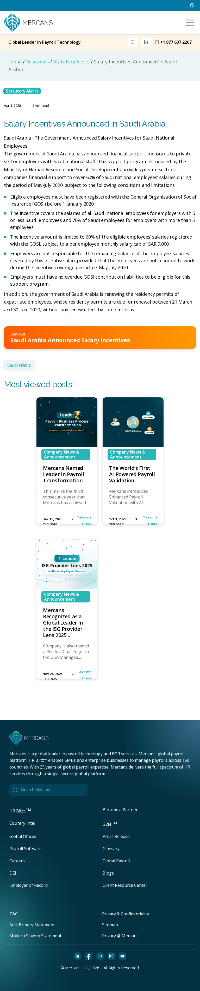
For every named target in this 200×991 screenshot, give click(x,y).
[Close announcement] (192, 5)
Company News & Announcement (61, 454)
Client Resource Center (125, 885)
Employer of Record (28, 885)
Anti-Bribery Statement (32, 925)
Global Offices (22, 836)
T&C (13, 914)
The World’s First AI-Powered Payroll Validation (132, 474)
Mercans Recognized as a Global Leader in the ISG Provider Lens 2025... (63, 623)
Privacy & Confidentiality (125, 914)
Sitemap (110, 925)
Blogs (108, 873)
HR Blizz (20, 811)
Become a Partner (120, 809)
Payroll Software (25, 848)
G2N (110, 824)
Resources (37, 61)
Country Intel (22, 823)
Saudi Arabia (19, 365)
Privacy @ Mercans (120, 936)
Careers (17, 861)
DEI (12, 873)
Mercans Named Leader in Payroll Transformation (63, 474)
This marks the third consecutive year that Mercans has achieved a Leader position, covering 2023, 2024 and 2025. (66, 505)
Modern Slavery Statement (35, 936)
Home (15, 61)
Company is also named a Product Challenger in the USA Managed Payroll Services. (66, 654)
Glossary (111, 848)
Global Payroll (116, 861)
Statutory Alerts (71, 61)
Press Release (116, 836)
